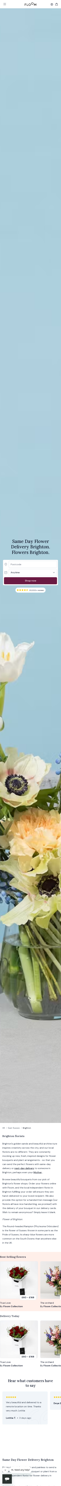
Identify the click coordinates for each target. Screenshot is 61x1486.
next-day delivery (24, 1168)
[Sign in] (51, 4)
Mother (37, 1172)
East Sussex (14, 1128)
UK (3, 1128)
